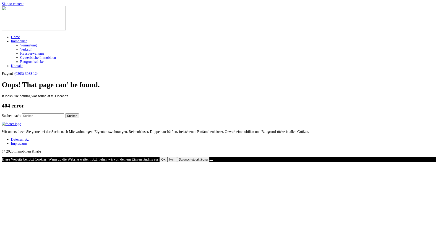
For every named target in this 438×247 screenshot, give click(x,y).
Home (15, 37)
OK (163, 159)
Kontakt (17, 66)
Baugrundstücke (32, 62)
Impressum (19, 143)
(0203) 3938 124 (26, 73)
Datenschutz (20, 139)
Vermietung (28, 45)
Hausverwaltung (32, 53)
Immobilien (19, 41)
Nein (172, 159)
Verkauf (25, 49)
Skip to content (12, 4)
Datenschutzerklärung (193, 159)
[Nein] (211, 160)
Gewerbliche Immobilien (38, 57)
